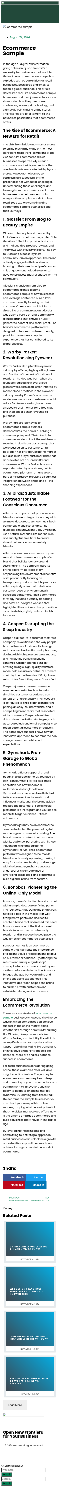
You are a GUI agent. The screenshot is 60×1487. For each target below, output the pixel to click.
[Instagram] (27, 1455)
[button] (14, 1177)
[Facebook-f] (9, 1455)
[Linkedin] (36, 1455)
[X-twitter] (18, 1455)
